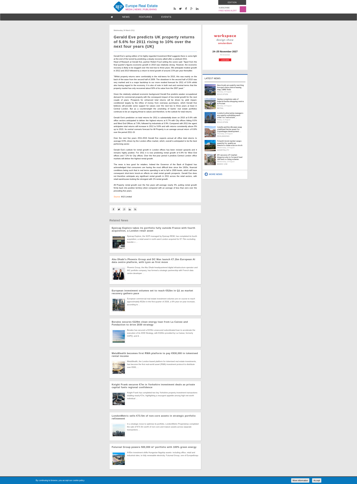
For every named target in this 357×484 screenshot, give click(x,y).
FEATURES (145, 17)
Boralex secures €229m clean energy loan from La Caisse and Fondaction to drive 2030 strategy (150, 323)
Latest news (213, 78)
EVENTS (166, 17)
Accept (316, 480)
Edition (232, 2)
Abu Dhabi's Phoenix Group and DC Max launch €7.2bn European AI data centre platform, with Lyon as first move (153, 260)
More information (300, 480)
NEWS (126, 17)
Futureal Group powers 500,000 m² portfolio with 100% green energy (154, 447)
